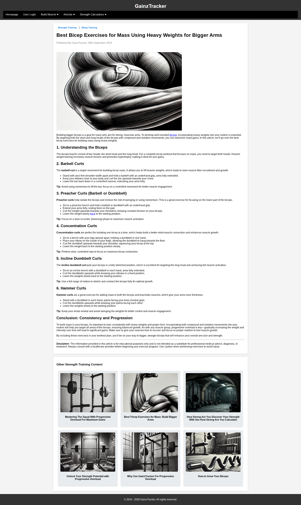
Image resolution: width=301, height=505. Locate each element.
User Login (29, 14)
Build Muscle (49, 14)
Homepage (12, 14)
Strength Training (67, 27)
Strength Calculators (92, 14)
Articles (68, 14)
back (92, 213)
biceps (173, 135)
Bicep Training (89, 27)
